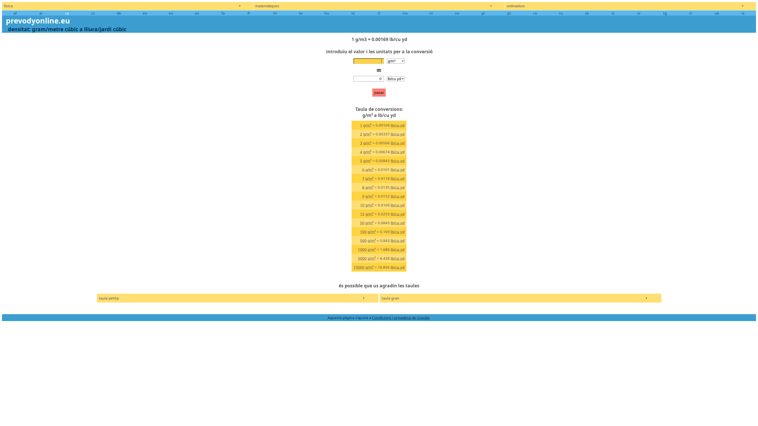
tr (691, 13)
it (379, 13)
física (8, 6)
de (119, 13)
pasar (379, 93)
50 (362, 222)
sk (587, 13)
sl (613, 13)
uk (717, 13)
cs (93, 13)
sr (639, 13)
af (15, 13)
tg (665, 13)
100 (363, 231)
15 (362, 213)
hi (275, 13)
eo (171, 13)
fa (223, 13)
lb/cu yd (397, 125)
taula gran (390, 298)
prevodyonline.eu (38, 21)
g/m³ (367, 125)
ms (405, 13)
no (457, 13)
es (197, 13)
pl (483, 13)
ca (67, 13)
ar (41, 13)
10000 (359, 267)
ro (535, 13)
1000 (362, 249)
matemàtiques (267, 6)
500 (363, 240)
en (145, 13)
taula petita (109, 298)
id (353, 13)
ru (561, 13)
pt (509, 13)
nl (431, 13)
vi (743, 13)
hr (301, 13)
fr (249, 13)
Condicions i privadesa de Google (401, 317)
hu (327, 13)
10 (362, 205)
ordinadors (516, 6)
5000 (362, 258)
